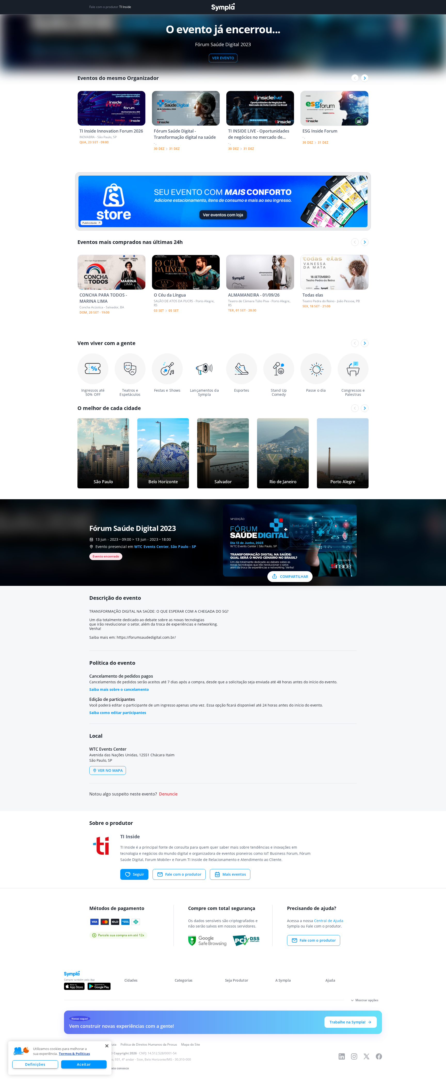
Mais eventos (234, 874)
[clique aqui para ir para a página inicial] (223, 7)
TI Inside (125, 7)
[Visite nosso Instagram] (354, 1056)
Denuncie (168, 794)
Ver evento (223, 57)
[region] (60, 1058)
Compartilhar (294, 576)
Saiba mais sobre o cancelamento (119, 689)
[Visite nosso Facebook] (379, 1056)
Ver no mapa (110, 770)
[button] (21, 1051)
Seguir (138, 874)
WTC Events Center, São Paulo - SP (165, 546)
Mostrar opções (366, 1000)
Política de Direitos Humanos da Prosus (149, 1044)
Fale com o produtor (183, 874)
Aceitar (84, 1064)
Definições (35, 1064)
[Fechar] (107, 1046)
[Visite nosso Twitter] (366, 1056)
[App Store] (74, 986)
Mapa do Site (190, 1044)
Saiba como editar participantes (117, 712)
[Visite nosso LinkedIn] (342, 1056)
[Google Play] (98, 986)
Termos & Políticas (74, 1053)
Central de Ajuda (328, 920)
